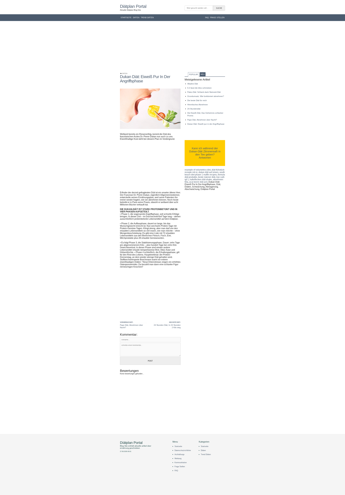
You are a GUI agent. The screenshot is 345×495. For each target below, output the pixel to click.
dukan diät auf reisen (208, 172)
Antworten (205, 157)
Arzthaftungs (179, 454)
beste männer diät (206, 177)
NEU (203, 74)
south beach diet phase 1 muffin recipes (205, 173)
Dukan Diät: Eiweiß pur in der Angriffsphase (205, 124)
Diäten (136, 18)
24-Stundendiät (193, 109)
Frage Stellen (180, 467)
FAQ (207, 18)
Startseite (126, 18)
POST (150, 361)
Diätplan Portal (133, 6)
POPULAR (193, 74)
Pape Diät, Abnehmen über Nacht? (202, 120)
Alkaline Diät (192, 84)
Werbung (178, 458)
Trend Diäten (147, 18)
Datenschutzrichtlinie (183, 450)
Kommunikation (181, 462)
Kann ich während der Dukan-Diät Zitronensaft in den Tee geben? (204, 151)
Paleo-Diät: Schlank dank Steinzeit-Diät (204, 92)
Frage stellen (217, 18)
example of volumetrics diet (198, 170)
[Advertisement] (172, 46)
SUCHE (219, 8)
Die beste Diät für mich (197, 100)
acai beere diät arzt (198, 182)
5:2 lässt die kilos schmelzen (199, 88)
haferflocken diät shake (201, 179)
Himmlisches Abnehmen (197, 104)
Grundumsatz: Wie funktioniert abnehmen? (205, 96)
